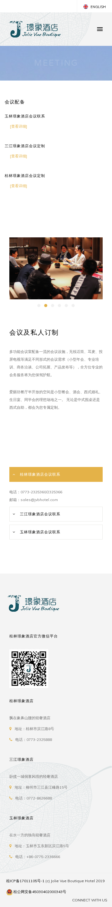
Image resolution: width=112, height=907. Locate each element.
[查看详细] (18, 126)
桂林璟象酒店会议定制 (25, 176)
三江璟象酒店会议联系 (40, 514)
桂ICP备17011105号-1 (25, 880)
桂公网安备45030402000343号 (39, 891)
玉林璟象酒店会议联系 (25, 116)
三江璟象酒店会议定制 (25, 146)
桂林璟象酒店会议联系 (40, 474)
